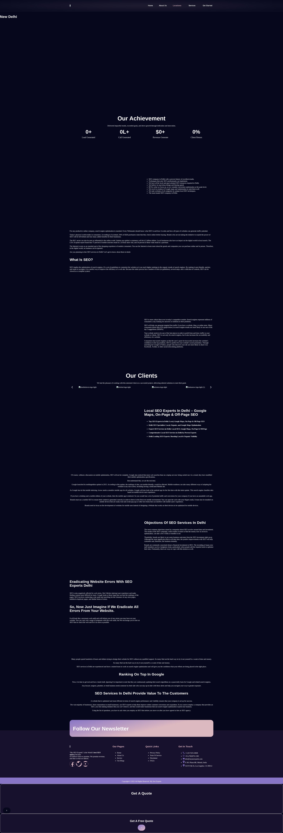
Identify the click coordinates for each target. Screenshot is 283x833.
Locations (177, 6)
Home (150, 6)
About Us (163, 6)
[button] (178, 6)
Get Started (207, 6)
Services (192, 6)
